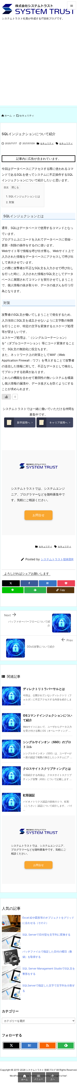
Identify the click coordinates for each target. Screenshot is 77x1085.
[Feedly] (35, 590)
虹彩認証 (29, 795)
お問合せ (38, 515)
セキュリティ (26, 115)
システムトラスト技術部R (57, 559)
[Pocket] (66, 583)
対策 (10, 202)
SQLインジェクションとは (23, 196)
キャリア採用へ (58, 422)
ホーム (8, 115)
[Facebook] (29, 583)
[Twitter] (11, 583)
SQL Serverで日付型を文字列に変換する (46, 934)
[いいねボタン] (6, 397)
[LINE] (13, 590)
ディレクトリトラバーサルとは (44, 689)
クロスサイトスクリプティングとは (47, 768)
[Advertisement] (38, 67)
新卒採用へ (23, 422)
